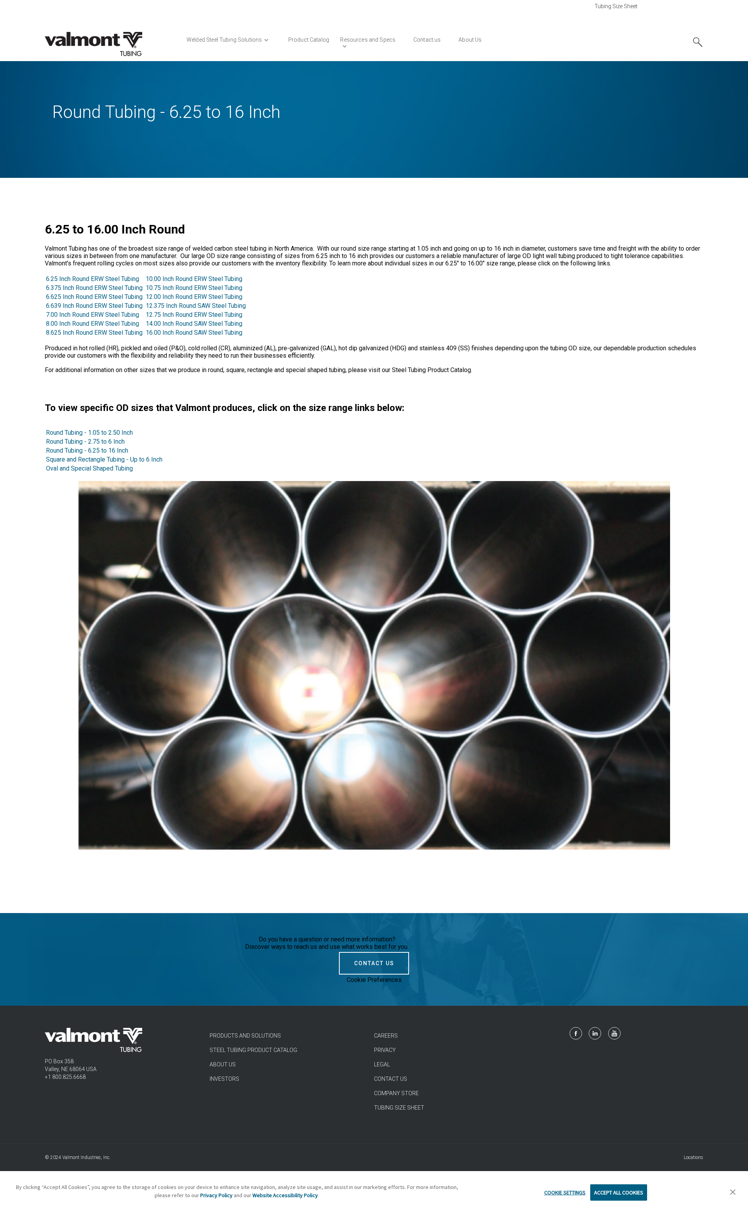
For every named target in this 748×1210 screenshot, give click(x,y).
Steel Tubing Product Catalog (253, 1050)
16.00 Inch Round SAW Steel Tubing (194, 332)
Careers (386, 1036)
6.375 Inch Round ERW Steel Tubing (94, 288)
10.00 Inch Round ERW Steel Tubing (194, 279)
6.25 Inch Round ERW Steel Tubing (92, 279)
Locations (693, 1157)
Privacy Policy (216, 1195)
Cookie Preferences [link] (374, 979)
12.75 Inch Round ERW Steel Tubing (194, 314)
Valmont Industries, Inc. (86, 1157)
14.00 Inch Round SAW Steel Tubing (194, 323)
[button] (733, 1192)
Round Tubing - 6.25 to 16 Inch (87, 450)
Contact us (390, 1079)
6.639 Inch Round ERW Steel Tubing (94, 305)
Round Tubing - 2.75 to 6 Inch (85, 441)
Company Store (396, 1093)
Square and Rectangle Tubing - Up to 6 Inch (104, 459)
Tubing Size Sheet (616, 6)
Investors (224, 1079)
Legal (382, 1064)
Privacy (385, 1050)
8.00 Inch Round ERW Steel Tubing (92, 323)
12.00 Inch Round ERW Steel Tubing (194, 296)
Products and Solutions (245, 1036)
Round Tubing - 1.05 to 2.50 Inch (89, 432)
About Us (223, 1064)
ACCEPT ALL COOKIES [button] (618, 1192)
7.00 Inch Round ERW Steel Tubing (92, 314)
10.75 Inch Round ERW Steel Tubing (194, 288)
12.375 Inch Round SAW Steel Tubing (196, 305)
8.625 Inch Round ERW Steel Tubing (94, 332)
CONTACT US (374, 963)
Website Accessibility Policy (285, 1195)
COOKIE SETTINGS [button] (565, 1192)
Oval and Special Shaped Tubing (89, 468)
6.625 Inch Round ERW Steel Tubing (95, 296)
